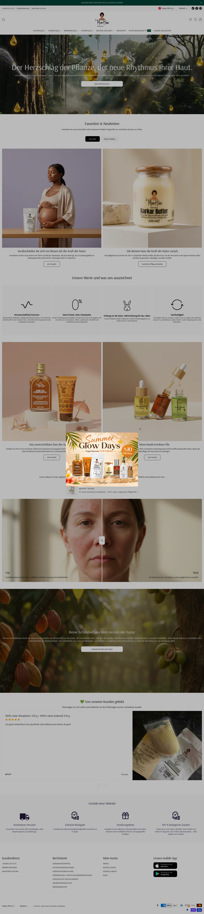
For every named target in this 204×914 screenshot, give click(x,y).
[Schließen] (140, 430)
